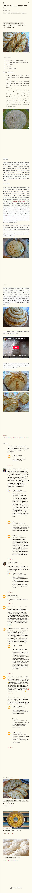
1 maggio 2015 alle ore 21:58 (19, 457)
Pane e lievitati (16, 13)
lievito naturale (15, 437)
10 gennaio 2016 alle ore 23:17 (20, 707)
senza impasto (25, 437)
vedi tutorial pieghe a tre (17, 201)
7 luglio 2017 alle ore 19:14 (19, 523)
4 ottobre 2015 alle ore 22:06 (14, 597)
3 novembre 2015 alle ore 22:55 (21, 676)
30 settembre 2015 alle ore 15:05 (20, 469)
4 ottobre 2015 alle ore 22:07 (19, 491)
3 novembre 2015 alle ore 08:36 (20, 647)
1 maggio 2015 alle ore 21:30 (19, 446)
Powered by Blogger (17, 887)
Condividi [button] (5, 435)
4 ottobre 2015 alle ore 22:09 (19, 574)
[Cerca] (28, 2)
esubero (9, 437)
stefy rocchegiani (17, 455)
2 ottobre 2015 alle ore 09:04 (15, 564)
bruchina (10, 469)
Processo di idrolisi (11, 858)
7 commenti (11, 805)
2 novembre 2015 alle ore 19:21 (21, 628)
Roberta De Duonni (13, 562)
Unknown (15, 522)
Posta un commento (13, 860)
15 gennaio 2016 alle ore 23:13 (20, 734)
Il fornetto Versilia (12, 831)
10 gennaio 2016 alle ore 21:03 (20, 697)
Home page (6, 13)
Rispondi (10, 465)
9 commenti (11, 833)
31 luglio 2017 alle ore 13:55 (19, 537)
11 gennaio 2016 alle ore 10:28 (20, 720)
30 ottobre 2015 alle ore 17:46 (20, 606)
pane (20, 437)
